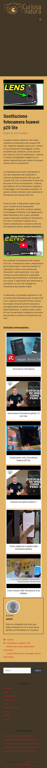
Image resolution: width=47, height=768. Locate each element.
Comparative (9, 700)
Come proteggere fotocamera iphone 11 (21, 747)
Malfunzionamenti (11, 707)
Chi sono (36, 762)
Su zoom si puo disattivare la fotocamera (22, 743)
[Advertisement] (23, 49)
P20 (28, 643)
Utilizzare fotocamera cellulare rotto (19, 736)
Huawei (21, 643)
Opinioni (7, 715)
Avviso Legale (23, 764)
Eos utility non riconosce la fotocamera (21, 739)
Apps (5, 692)
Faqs (5, 704)
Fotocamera (12, 643)
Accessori (7, 688)
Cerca (38, 670)
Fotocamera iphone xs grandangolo (19, 751)
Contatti (28, 762)
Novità (6, 711)
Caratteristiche (10, 696)
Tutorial (10, 640)
